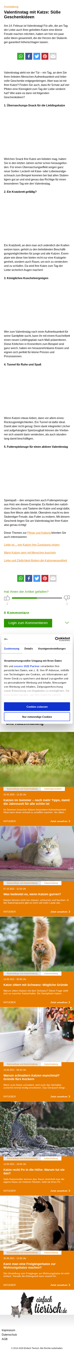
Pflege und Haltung (39, 532)
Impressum (8, 1330)
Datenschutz (9, 1334)
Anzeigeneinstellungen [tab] (52, 648)
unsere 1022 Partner (27, 666)
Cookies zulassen (37, 706)
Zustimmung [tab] (11, 648)
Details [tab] (28, 648)
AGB (5, 1339)
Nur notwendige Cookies (37, 716)
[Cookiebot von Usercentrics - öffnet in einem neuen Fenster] (55, 639)
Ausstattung (11, 6)
